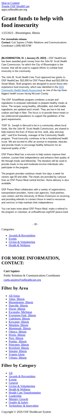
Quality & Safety (18, 402)
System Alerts (17, 354)
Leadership (15, 395)
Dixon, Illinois (17, 308)
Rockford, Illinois (19, 347)
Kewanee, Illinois (19, 321)
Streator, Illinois (18, 351)
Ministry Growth (18, 399)
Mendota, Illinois (18, 325)
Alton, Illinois (17, 299)
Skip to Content (10, 3)
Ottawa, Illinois (17, 331)
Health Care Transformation (25, 392)
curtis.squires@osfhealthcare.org (22, 279)
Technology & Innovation (23, 405)
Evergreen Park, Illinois (22, 315)
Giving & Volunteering (22, 242)
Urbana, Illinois (18, 357)
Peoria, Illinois (17, 334)
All (10, 373)
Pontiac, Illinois (18, 341)
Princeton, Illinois (19, 344)
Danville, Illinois (18, 305)
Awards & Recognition (22, 235)
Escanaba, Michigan (20, 312)
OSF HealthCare (15, 6)
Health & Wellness (19, 245)
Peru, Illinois (16, 338)
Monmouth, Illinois (20, 328)
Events (13, 238)
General (13, 382)
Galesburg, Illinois (19, 318)
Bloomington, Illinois (21, 302)
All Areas (14, 295)
